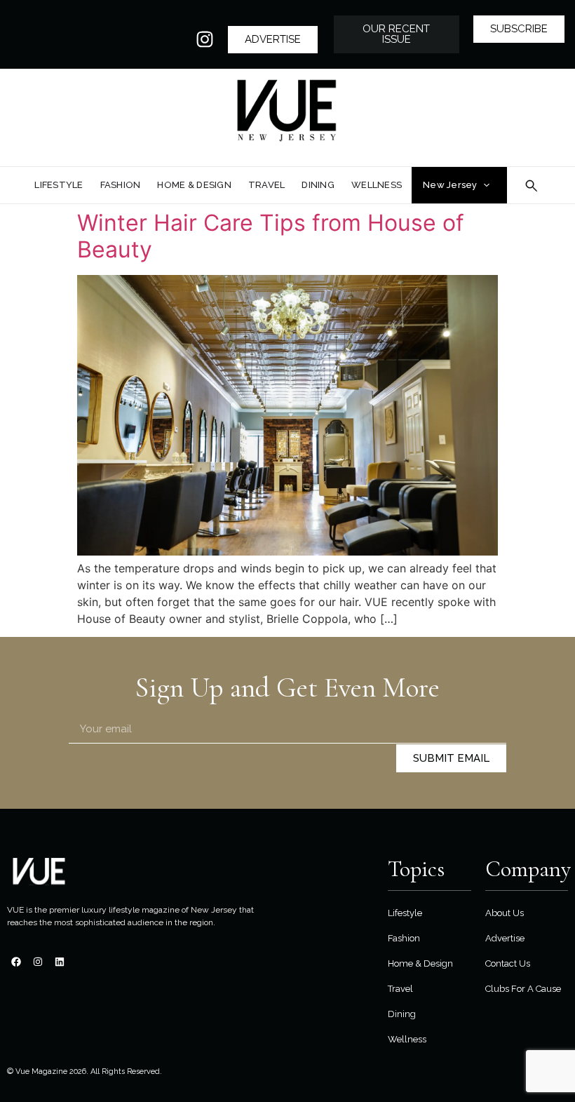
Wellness (407, 1039)
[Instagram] (204, 39)
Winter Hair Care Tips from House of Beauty (270, 236)
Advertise (505, 938)
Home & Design (420, 963)
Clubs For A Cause (523, 988)
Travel (400, 988)
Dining (402, 1014)
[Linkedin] (59, 962)
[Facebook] (16, 962)
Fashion (404, 938)
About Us (504, 913)
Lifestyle (405, 913)
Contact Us (507, 963)
